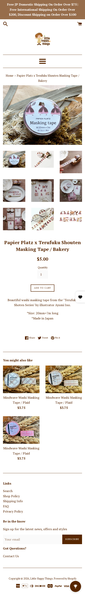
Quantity (42, 267)
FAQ (6, 506)
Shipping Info (13, 501)
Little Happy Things (41, 578)
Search (8, 491)
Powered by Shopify (65, 578)
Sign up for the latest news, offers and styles (35, 529)
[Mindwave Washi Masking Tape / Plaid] (21, 379)
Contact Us (11, 556)
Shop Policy (11, 496)
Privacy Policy (13, 511)
